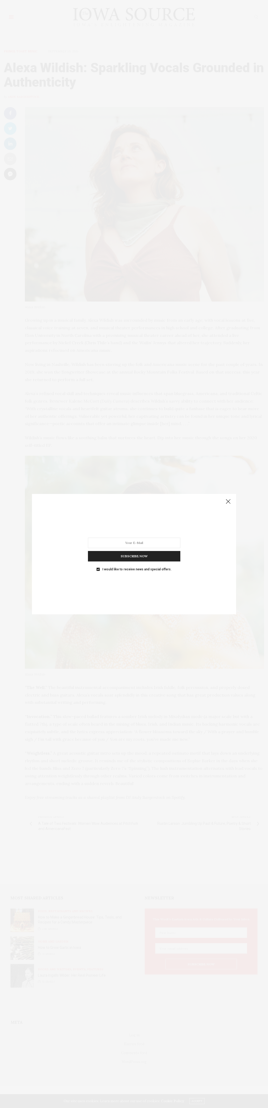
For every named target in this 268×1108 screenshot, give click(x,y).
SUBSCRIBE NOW (134, 556)
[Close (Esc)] (228, 502)
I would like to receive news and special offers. (136, 569)
